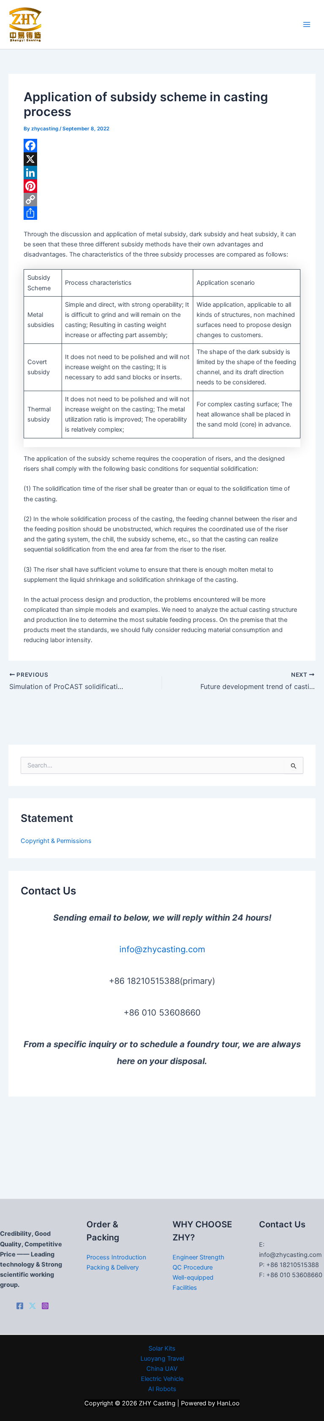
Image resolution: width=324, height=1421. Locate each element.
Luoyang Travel (162, 1358)
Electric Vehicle (162, 1379)
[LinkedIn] (162, 172)
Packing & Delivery (112, 1267)
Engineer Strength (198, 1257)
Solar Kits (162, 1348)
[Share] (162, 213)
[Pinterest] (162, 186)
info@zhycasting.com (162, 949)
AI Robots (162, 1389)
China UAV (162, 1368)
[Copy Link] (162, 199)
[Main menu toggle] (307, 24)
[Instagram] (45, 1306)
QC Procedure (193, 1267)
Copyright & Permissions (56, 841)
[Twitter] (32, 1306)
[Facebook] (162, 145)
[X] (162, 159)
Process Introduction (116, 1257)
